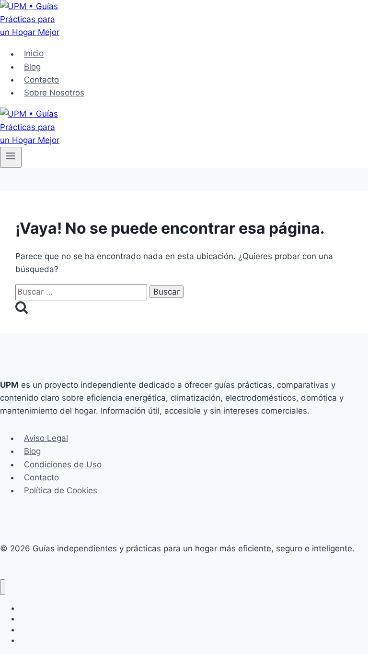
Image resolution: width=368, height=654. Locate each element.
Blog (32, 66)
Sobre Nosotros (54, 92)
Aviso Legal (46, 438)
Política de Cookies (60, 490)
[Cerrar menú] (2, 587)
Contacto (41, 79)
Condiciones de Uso (63, 464)
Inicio (34, 54)
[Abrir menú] (11, 157)
